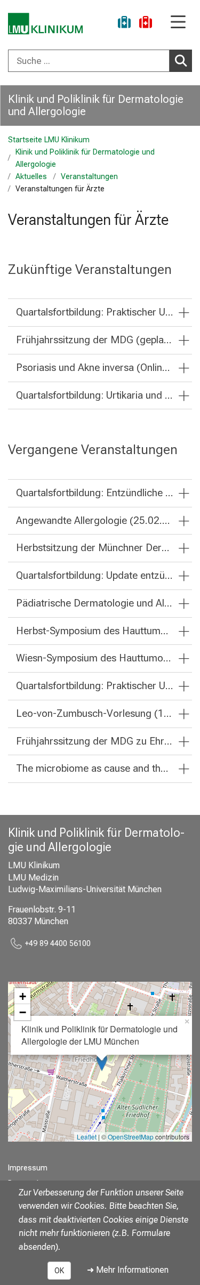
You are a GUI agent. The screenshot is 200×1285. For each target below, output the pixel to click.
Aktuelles (31, 176)
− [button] (22, 1012)
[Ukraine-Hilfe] (124, 23)
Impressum (27, 1168)
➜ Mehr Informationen (128, 1270)
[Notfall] (146, 23)
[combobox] (100, 61)
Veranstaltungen (89, 176)
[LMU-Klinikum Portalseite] (45, 24)
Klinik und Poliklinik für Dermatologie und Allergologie (95, 105)
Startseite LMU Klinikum (49, 139)
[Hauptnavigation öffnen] (178, 23)
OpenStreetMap (131, 1136)
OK (59, 1270)
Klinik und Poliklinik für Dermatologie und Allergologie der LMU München (99, 1035)
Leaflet (87, 1136)
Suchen (181, 61)
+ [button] (22, 996)
